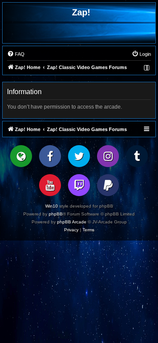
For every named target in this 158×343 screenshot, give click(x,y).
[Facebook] (50, 156)
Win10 (51, 206)
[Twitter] (79, 156)
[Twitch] (79, 185)
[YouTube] (50, 185)
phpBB (56, 214)
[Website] (21, 156)
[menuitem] (16, 54)
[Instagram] (108, 156)
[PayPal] (108, 185)
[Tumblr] (137, 156)
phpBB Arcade (71, 221)
